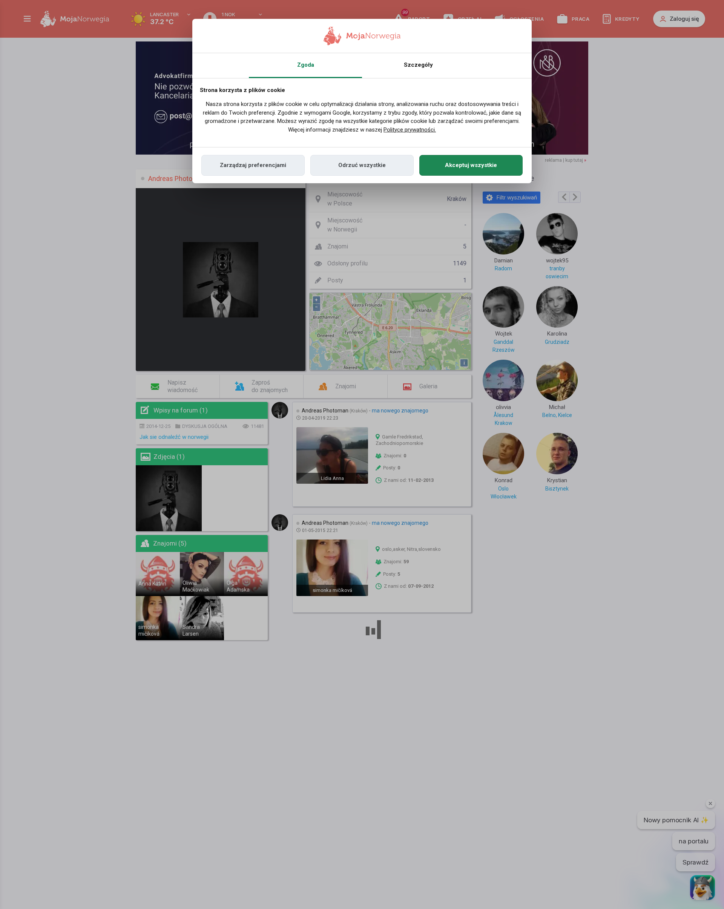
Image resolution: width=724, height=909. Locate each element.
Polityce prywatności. (409, 129)
